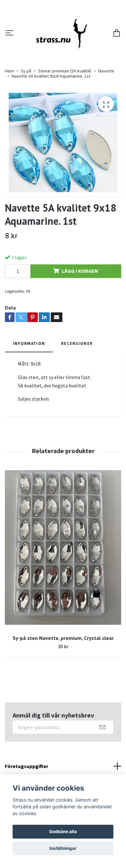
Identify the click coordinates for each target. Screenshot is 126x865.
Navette (106, 106)
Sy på (26, 106)
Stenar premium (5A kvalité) (64, 106)
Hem (9, 106)
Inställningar (63, 848)
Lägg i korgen (80, 306)
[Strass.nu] (68, 46)
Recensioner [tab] (77, 378)
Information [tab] (29, 378)
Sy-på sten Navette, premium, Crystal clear (63, 673)
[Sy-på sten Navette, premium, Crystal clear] (63, 584)
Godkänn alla (63, 831)
